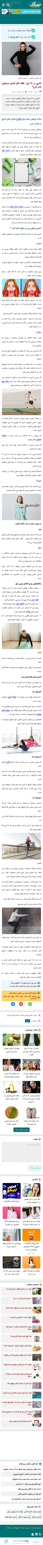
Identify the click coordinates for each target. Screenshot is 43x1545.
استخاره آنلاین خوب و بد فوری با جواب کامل (23, 993)
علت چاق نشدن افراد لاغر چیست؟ (31, 1122)
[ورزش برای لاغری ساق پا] (21, 740)
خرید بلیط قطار (10, 1517)
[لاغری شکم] (21, 921)
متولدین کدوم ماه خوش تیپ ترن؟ (31, 1272)
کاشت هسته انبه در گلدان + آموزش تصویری (27, 1474)
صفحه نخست (36, 1527)
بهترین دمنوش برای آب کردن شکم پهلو (31, 1075)
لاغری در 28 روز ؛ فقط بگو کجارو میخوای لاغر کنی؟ (21, 85)
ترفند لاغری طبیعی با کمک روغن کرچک (11, 1097)
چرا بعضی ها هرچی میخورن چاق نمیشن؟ (11, 1075)
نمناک (11, 206)
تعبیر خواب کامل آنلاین (32, 1511)
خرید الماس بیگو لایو (11, 1201)
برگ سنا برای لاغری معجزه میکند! (12, 1122)
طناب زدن (35, 599)
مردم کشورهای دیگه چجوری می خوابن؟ (11, 1223)
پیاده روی (5, 381)
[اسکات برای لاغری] (21, 846)
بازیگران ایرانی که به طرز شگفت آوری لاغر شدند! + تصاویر (31, 1098)
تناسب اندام (18, 206)
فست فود (5, 150)
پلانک (28, 611)
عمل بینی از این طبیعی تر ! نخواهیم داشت (24, 983)
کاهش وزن (20, 603)
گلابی (8, 762)
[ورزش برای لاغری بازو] (21, 507)
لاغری (18, 119)
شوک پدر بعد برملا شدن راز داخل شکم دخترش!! (31, 1223)
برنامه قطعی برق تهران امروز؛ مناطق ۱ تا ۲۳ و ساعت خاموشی (22, 1469)
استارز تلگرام (36, 1517)
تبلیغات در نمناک (13, 1527)
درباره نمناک (25, 1527)
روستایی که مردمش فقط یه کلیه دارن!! (12, 1245)
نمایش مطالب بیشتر (21, 1130)
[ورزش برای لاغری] (21, 288)
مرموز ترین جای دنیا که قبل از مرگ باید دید (23, 986)
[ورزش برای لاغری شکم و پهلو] (21, 636)
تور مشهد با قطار (24, 1517)
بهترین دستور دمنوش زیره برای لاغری (11, 1050)
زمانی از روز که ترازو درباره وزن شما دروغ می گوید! (31, 1051)
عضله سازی (12, 697)
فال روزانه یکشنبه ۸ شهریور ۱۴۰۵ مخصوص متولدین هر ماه (31, 1246)
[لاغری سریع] (21, 402)
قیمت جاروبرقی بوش (14, 1511)
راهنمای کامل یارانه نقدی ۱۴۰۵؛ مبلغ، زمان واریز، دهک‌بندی (20, 997)
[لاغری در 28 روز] (21, 172)
